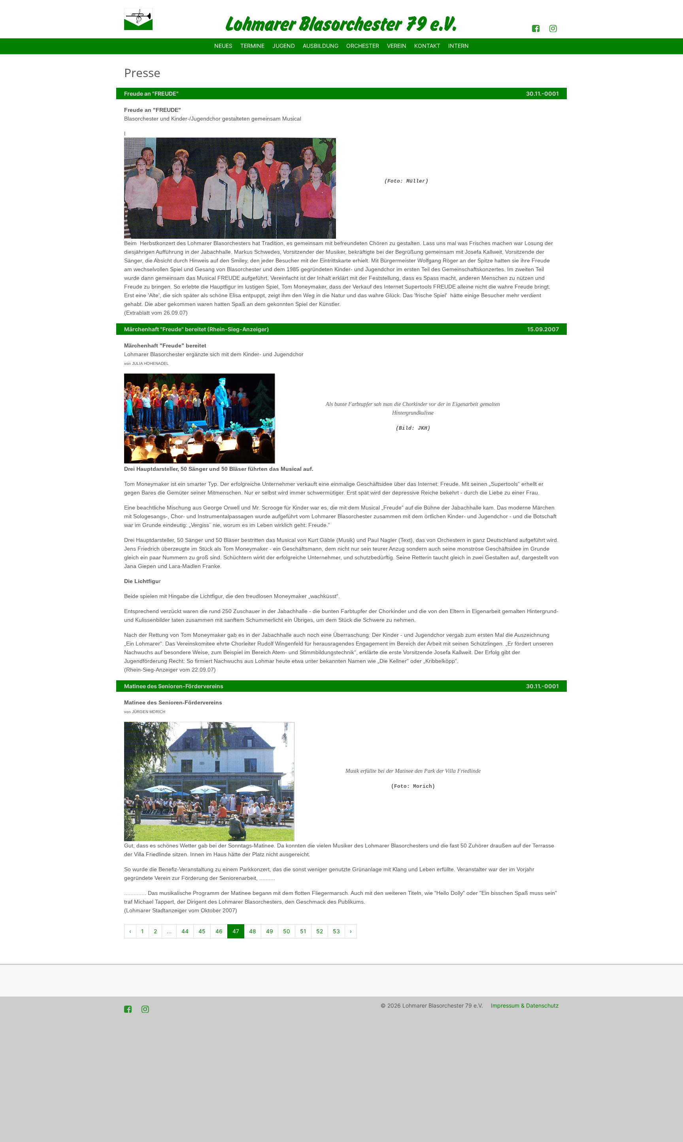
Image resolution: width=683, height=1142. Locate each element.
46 (219, 931)
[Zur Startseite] (138, 19)
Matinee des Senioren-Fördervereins (173, 686)
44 (185, 931)
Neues (223, 45)
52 (319, 931)
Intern (458, 45)
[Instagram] (554, 27)
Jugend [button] (283, 45)
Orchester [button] (362, 45)
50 (286, 931)
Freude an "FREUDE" (151, 93)
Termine (252, 45)
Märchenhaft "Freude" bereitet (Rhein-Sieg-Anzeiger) (196, 329)
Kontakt (427, 45)
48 (252, 931)
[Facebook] (536, 27)
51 (303, 931)
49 (269, 931)
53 (336, 931)
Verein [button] (396, 45)
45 (202, 931)
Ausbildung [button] (320, 45)
